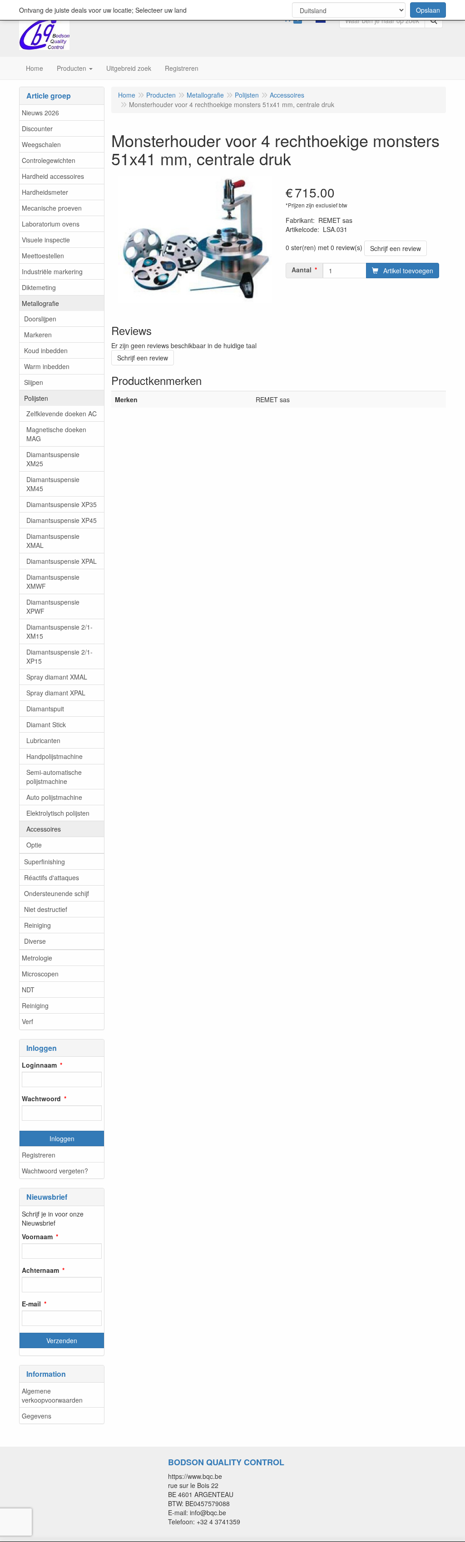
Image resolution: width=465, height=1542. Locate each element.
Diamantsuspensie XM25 (52, 459)
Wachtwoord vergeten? (55, 1170)
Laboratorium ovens (50, 223)
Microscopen (40, 973)
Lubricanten (43, 740)
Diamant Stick (46, 724)
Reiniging (37, 925)
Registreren (38, 1154)
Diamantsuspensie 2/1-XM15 (59, 631)
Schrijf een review (395, 248)
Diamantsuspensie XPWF (52, 606)
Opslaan (428, 10)
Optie (34, 844)
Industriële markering (52, 271)
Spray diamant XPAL (55, 692)
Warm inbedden (46, 366)
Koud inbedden (46, 350)
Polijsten (36, 398)
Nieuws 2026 (40, 112)
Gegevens (36, 1415)
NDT (28, 989)
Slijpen (33, 382)
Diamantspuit (45, 708)
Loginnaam (39, 1064)
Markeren (38, 334)
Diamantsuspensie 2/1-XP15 (59, 656)
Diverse (35, 941)
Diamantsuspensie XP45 (61, 520)
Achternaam (40, 1270)
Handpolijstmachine (54, 756)
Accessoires (43, 828)
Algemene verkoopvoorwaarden (52, 1395)
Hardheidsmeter (45, 192)
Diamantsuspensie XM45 (52, 484)
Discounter (37, 128)
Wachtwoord (41, 1098)
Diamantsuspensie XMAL (52, 541)
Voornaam (37, 1236)
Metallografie (40, 303)
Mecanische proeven (52, 207)
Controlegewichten (48, 160)
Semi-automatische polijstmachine (54, 777)
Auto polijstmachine (54, 797)
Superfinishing (44, 861)
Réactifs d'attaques (51, 877)
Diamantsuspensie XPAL (61, 561)
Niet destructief (45, 909)
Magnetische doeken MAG (56, 434)
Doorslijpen (40, 318)
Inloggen (61, 1138)
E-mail (31, 1303)
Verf (27, 1021)
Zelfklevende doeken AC (61, 413)
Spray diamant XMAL (56, 676)
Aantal (302, 269)
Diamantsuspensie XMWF (52, 581)
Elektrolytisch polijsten (57, 813)
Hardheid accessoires (53, 176)
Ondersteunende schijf (56, 893)
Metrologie (37, 957)
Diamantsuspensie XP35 (61, 504)
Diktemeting (39, 287)
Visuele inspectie (46, 239)
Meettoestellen (43, 255)
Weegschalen (41, 144)
